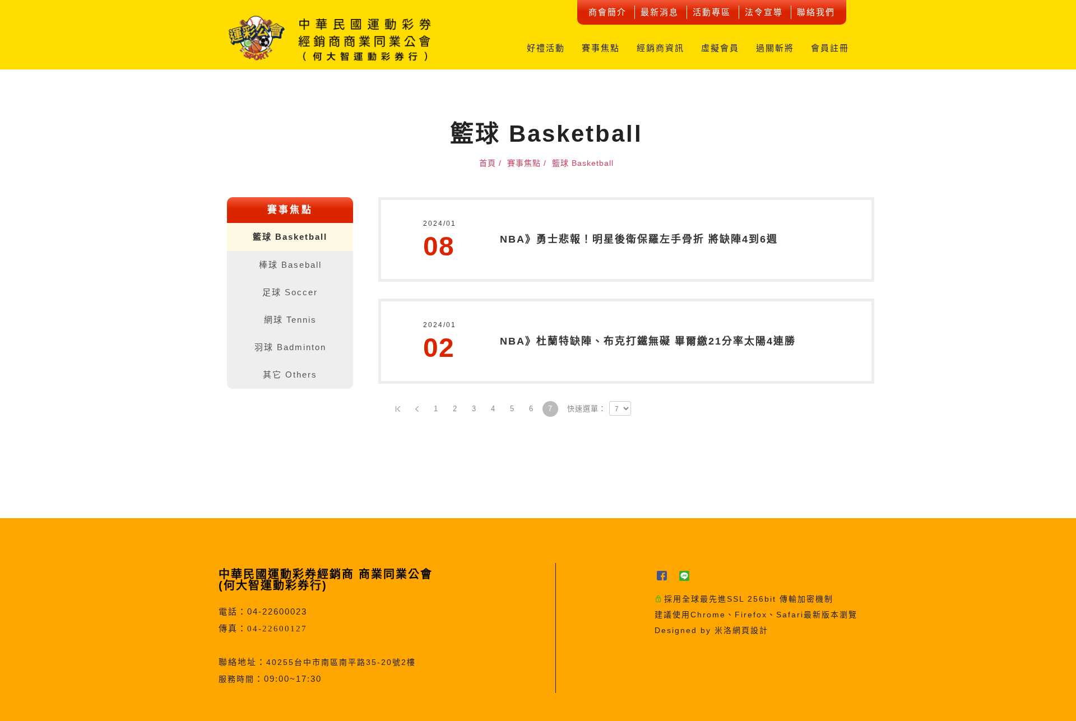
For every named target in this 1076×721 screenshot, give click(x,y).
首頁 (487, 163)
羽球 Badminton (290, 347)
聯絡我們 (816, 12)
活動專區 (712, 12)
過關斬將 (775, 48)
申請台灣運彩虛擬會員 (1060, 275)
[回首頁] (330, 38)
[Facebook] (666, 576)
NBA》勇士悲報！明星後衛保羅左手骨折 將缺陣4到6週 (639, 239)
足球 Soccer (290, 292)
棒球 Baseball (290, 264)
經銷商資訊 (660, 48)
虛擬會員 (720, 48)
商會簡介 (607, 12)
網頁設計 (750, 630)
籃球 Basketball (290, 236)
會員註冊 (830, 48)
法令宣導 (764, 12)
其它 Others (290, 374)
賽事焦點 (601, 48)
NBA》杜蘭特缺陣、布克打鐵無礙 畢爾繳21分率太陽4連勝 (648, 341)
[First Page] (398, 409)
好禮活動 (546, 48)
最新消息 (660, 12)
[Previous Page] (417, 409)
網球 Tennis (290, 319)
